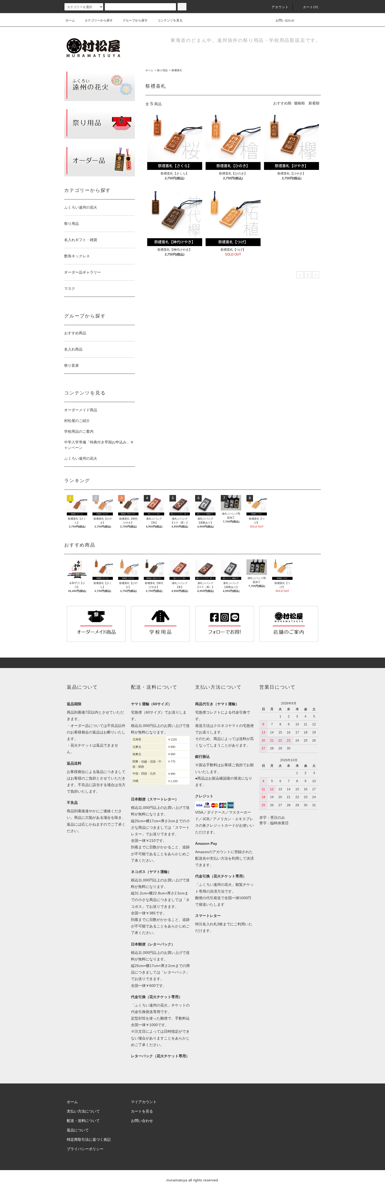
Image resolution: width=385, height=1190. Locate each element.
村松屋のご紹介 (77, 421)
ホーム (70, 20)
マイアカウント (144, 1102)
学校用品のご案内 (79, 431)
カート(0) (310, 7)
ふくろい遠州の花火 (80, 458)
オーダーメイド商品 (80, 410)
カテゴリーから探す (99, 20)
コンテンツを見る (170, 20)
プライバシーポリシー (85, 1149)
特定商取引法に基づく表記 (89, 1139)
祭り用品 (162, 70)
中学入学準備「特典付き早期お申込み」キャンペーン (99, 445)
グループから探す (135, 20)
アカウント (280, 7)
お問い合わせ (285, 20)
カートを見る (142, 1111)
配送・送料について (83, 1121)
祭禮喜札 (177, 70)
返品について (78, 1130)
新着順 (314, 103)
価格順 (299, 103)
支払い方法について (83, 1111)
